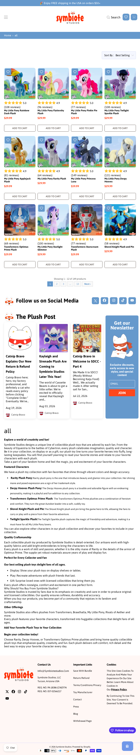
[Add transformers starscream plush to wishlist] (75, 208)
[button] (6, 17)
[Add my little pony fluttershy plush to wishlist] (41, 72)
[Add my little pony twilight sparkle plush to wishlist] (108, 72)
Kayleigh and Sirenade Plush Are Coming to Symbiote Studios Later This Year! (53, 366)
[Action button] (126, 17)
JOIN (122, 393)
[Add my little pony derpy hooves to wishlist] (108, 140)
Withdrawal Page (82, 721)
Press (76, 706)
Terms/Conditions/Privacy (87, 685)
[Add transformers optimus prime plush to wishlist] (8, 208)
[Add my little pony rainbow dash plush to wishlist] (8, 72)
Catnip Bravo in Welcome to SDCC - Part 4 (87, 361)
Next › (87, 284)
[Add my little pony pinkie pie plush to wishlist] (75, 72)
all (16, 35)
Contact (77, 699)
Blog (75, 713)
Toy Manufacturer (82, 692)
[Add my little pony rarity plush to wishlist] (41, 140)
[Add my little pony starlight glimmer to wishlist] (41, 208)
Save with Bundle (82, 670)
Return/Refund (81, 678)
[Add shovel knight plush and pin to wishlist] (108, 208)
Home (7, 35)
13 (77, 284)
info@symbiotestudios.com (53, 670)
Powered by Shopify (81, 747)
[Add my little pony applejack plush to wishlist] (8, 140)
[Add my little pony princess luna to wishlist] (75, 140)
